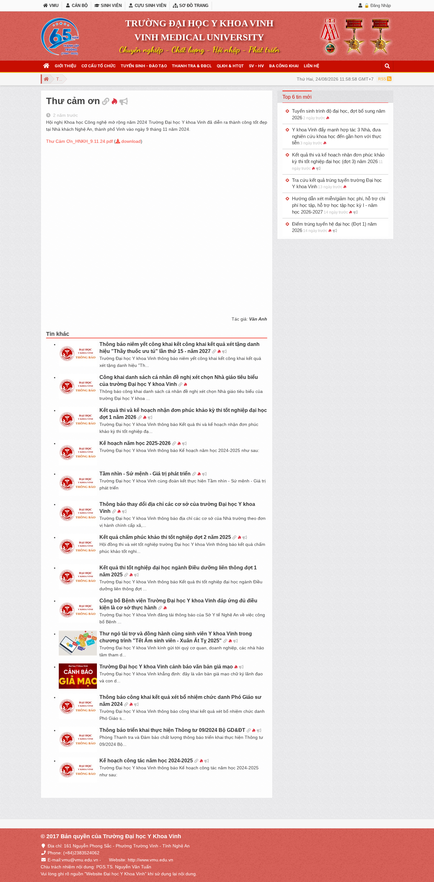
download (130, 141)
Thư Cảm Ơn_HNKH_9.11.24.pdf (79, 141)
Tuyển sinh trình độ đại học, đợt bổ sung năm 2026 (338, 114)
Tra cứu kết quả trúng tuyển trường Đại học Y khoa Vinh (337, 183)
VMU (53, 5)
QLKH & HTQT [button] (230, 65)
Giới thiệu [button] (65, 65)
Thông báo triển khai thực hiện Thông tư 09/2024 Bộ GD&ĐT (172, 730)
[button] (46, 66)
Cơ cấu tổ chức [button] (98, 65)
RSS (382, 79)
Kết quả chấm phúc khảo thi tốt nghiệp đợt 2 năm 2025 (165, 537)
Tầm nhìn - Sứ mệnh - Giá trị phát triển (145, 473)
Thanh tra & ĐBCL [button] (192, 65)
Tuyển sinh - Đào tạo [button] (144, 65)
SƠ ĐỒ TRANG (193, 5)
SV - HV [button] (256, 65)
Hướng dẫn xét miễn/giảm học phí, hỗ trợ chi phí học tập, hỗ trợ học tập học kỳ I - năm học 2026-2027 (338, 205)
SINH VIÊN (110, 5)
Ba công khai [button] (284, 65)
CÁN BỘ (79, 5)
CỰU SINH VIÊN (149, 5)
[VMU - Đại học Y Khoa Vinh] (60, 36)
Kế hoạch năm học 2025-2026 (135, 443)
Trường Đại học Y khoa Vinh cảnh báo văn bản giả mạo (166, 666)
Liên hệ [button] (311, 65)
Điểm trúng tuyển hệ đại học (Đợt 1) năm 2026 (334, 227)
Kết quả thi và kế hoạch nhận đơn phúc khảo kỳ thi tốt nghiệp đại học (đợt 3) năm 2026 (338, 161)
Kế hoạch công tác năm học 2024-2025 (146, 760)
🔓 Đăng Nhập (377, 5)
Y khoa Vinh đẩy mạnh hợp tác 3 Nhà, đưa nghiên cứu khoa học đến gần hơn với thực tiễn (337, 136)
